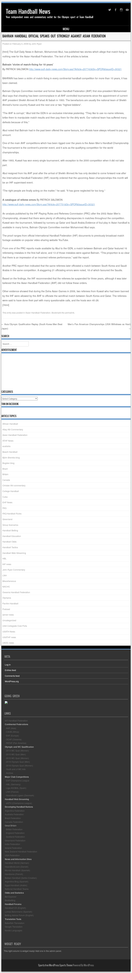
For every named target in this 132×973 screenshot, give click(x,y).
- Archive (9, 772)
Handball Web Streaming (14, 552)
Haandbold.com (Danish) (16, 866)
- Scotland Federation (15, 836)
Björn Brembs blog (11, 457)
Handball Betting (10, 530)
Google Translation (14, 926)
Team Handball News (28, 11)
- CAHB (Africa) (12, 731)
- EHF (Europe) (12, 735)
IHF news (6, 564)
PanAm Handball (10, 603)
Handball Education (11, 536)
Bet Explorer (10, 896)
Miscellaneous (9, 581)
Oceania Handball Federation (16, 592)
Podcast (6, 609)
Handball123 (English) (15, 907)
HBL (4, 558)
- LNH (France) (12, 791)
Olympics (6, 597)
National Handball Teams (17, 888)
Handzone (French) (14, 874)
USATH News (8, 631)
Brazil (5, 468)
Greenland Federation (15, 840)
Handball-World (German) (17, 862)
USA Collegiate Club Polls (14, 625)
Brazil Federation (13, 818)
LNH (4, 575)
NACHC (6, 586)
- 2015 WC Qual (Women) (17, 758)
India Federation (12, 844)
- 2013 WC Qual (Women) (17, 750)
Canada (6, 479)
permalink (69, 312)
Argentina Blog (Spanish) (16, 881)
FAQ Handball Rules (11, 513)
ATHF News (7, 440)
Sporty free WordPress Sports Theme (55, 965)
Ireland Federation (13, 847)
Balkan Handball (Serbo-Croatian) (21, 877)
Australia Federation (14, 814)
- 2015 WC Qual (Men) (15, 754)
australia (6, 446)
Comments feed (12, 675)
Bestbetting (10, 900)
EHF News (7, 502)
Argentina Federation (15, 810)
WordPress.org (12, 681)
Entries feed (10, 670)
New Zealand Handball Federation (21, 851)
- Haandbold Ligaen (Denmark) (19, 795)
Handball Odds (9, 541)
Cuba (5, 496)
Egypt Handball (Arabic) (16, 885)
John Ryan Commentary (13, 569)
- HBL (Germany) (13, 784)
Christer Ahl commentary (13, 485)
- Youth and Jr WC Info (15, 769)
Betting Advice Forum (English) (19, 915)
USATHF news (9, 637)
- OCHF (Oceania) (13, 739)
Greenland (7, 519)
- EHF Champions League (17, 780)
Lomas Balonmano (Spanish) (18, 911)
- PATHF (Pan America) (15, 742)
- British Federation (14, 829)
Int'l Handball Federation (16, 720)
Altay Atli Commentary (12, 429)
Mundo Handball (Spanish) (17, 870)
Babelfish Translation (14, 922)
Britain (5, 474)
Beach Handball (10, 451)
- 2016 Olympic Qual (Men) (17, 761)
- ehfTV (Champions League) (18, 803)
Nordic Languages (13, 930)
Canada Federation (14, 821)
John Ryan (37, 43)
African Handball (10, 423)
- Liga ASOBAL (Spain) (15, 787)
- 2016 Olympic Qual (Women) (19, 765)
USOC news (8, 642)
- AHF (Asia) (10, 728)
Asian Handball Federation (38, 312)
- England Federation (15, 832)
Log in (8, 664)
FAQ (4, 507)
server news (8, 614)
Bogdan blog (8, 463)
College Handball (10, 491)
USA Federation (12, 855)
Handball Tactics (10, 547)
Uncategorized (9, 620)
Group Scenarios (10, 524)
